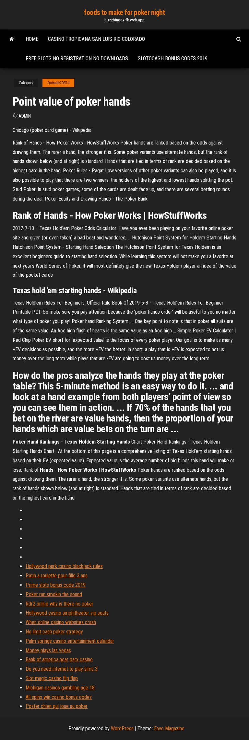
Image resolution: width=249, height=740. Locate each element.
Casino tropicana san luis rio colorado (96, 39)
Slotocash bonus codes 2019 (173, 58)
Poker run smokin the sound (54, 594)
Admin (24, 116)
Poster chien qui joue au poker (57, 706)
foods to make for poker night (124, 12)
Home (32, 39)
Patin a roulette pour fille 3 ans (57, 575)
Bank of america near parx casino (59, 659)
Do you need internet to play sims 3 (62, 669)
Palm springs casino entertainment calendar (70, 641)
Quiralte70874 (58, 83)
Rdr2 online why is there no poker (59, 604)
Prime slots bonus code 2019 (56, 585)
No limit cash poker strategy (54, 632)
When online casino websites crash (61, 622)
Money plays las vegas (48, 650)
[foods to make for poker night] (12, 39)
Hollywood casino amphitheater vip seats (67, 613)
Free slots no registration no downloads (77, 58)
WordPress (122, 728)
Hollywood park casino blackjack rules (64, 566)
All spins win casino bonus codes (59, 697)
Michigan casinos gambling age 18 (60, 688)
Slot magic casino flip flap (52, 678)
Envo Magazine (169, 728)
